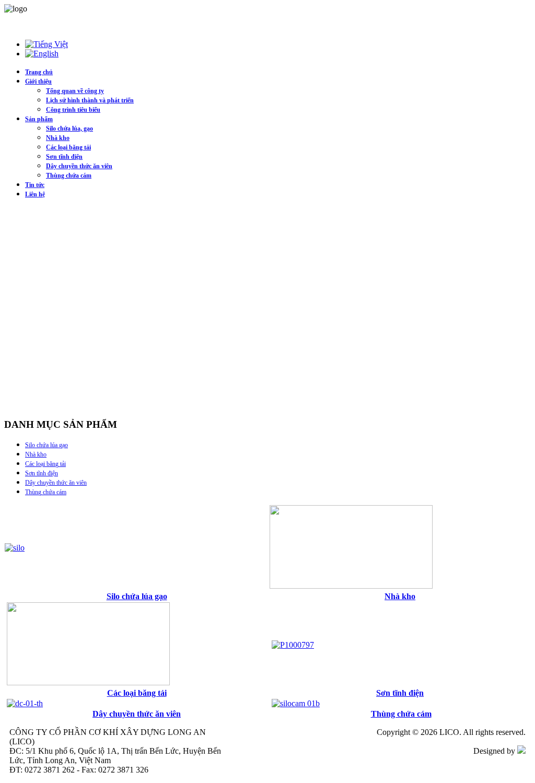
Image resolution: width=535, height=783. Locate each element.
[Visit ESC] (521, 750)
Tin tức (34, 185)
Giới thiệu (38, 81)
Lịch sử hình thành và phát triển (90, 100)
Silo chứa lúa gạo (46, 445)
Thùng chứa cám (68, 175)
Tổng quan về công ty (75, 91)
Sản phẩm (39, 119)
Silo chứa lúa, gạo (69, 128)
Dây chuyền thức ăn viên (79, 166)
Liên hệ (35, 194)
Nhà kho (57, 138)
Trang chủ (39, 72)
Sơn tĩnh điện (64, 156)
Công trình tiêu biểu (73, 109)
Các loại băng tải (68, 147)
